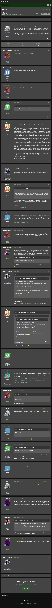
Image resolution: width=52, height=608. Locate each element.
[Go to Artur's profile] (7, 375)
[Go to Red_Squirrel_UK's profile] (7, 55)
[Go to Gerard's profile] (7, 355)
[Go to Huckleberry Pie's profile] (7, 72)
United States (7, 179)
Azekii (8, 510)
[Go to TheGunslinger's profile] (7, 252)
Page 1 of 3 (16, 19)
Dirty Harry (7, 517)
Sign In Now (26, 588)
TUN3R (7, 102)
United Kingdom (7, 365)
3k (8, 381)
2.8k (8, 528)
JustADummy (7, 213)
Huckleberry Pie (7, 67)
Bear (8, 13)
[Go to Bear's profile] (3, 13)
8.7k (8, 223)
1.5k (8, 113)
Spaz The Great (7, 166)
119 (8, 132)
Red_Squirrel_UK (7, 50)
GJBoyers (8, 363)
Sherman (7, 498)
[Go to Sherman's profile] (7, 503)
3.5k (8, 35)
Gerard (7, 351)
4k (8, 361)
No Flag (7, 225)
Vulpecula (7, 122)
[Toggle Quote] (15, 105)
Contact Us (29, 603)
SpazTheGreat (8, 178)
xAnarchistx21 (8, 383)
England (7, 36)
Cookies (35, 603)
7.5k (8, 509)
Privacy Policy (23, 603)
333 (8, 258)
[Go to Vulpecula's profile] (7, 126)
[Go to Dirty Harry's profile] (7, 522)
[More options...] (48, 24)
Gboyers (8, 364)
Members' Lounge (18, 14)
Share (38, 13)
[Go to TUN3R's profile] (7, 107)
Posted (19, 24)
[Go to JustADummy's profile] (7, 217)
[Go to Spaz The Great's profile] (7, 170)
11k (8, 176)
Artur (7, 370)
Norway (7, 259)
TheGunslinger (7, 247)
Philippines (7, 79)
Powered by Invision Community (26, 606)
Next (9, 19)
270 (8, 61)
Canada (7, 385)
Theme (17, 603)
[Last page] (12, 19)
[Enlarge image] (17, 203)
